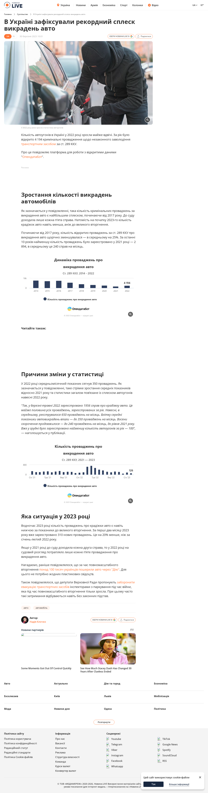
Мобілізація (161, 696)
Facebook (116, 761)
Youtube (116, 739)
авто (26, 607)
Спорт (123, 5)
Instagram (117, 755)
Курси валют (62, 766)
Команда (60, 761)
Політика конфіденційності (20, 743)
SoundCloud (169, 755)
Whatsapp (117, 766)
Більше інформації (179, 784)
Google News (170, 744)
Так (154, 784)
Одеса (108, 708)
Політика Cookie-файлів (18, 757)
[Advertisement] (76, 177)
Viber (114, 750)
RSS (164, 761)
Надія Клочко (38, 621)
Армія (94, 5)
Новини (81, 5)
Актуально (61, 683)
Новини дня (62, 708)
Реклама (60, 752)
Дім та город (112, 683)
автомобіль (41, 607)
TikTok (166, 739)
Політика (160, 708)
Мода (7, 708)
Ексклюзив (11, 696)
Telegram (116, 744)
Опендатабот (32, 157)
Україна (65, 5)
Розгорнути (104, 722)
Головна (8, 14)
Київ (57, 696)
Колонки (137, 5)
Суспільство (22, 14)
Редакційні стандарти (17, 752)
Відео (155, 5)
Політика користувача (17, 738)
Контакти (61, 748)
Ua (193, 5)
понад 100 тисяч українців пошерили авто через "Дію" (79, 569)
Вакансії (60, 743)
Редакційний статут (16, 748)
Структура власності (67, 757)
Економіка (109, 5)
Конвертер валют (65, 770)
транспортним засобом (38, 144)
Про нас (60, 738)
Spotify (166, 750)
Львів (107, 696)
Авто (7, 683)
